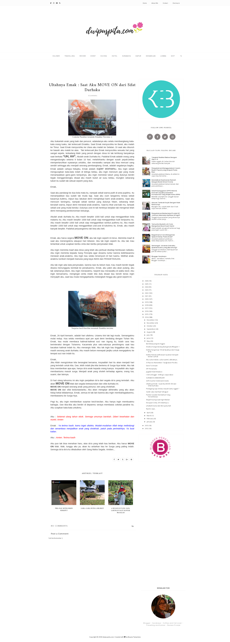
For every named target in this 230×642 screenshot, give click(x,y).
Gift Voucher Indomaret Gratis (157, 381)
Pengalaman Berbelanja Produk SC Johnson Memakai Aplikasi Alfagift (166, 214)
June (148, 338)
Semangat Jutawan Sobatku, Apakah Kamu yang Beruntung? (164, 246)
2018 (147, 305)
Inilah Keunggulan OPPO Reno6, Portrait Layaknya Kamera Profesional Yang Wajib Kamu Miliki (166, 193)
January (150, 422)
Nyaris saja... (151, 409)
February (150, 418)
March (149, 415)
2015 (147, 314)
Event (93, 56)
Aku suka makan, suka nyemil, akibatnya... (162, 360)
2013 (147, 425)
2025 (147, 284)
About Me (155, 3)
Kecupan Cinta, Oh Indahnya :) (157, 403)
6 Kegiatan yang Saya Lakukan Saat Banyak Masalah (120, 510)
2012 (147, 428)
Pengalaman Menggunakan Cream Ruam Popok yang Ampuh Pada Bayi (166, 170)
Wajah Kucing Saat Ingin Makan (158, 400)
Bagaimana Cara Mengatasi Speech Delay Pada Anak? (163, 236)
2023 (147, 290)
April (149, 413)
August (149, 332)
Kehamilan (151, 56)
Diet (173, 56)
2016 (147, 311)
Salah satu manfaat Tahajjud (157, 392)
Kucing (104, 56)
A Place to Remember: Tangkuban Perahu (162, 363)
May (148, 341)
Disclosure (176, 3)
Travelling (70, 56)
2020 (147, 299)
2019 (147, 302)
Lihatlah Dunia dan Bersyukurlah (158, 406)
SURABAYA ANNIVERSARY (155, 378)
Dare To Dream (152, 366)
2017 (147, 308)
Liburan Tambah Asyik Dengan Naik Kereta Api (166, 203)
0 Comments (92, 96)
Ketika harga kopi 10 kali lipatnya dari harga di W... (162, 351)
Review (83, 56)
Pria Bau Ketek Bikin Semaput (64, 509)
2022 (147, 293)
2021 (147, 296)
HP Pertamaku (151, 369)
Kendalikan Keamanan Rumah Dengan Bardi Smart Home (164, 181)
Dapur (138, 56)
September (151, 329)
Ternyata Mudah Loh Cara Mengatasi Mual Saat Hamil (163, 225)
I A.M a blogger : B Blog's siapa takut (159, 375)
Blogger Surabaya (159, 256)
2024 (147, 287)
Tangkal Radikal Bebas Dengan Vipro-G (164, 158)
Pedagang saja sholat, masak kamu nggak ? (162, 389)
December (151, 320)
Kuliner (56, 56)
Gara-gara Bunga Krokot (92, 508)
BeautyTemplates (134, 637)
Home (145, 3)
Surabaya (126, 56)
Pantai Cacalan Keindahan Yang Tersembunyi (158, 396)
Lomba (163, 56)
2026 (147, 281)
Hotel (114, 56)
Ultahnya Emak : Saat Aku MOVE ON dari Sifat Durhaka (161, 385)
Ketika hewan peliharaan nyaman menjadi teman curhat (162, 356)
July (148, 335)
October (150, 326)
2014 (147, 317)
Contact (165, 3)
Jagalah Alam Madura (154, 372)
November (151, 323)
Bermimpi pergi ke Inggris (155, 344)
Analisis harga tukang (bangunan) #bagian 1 (162, 347)
